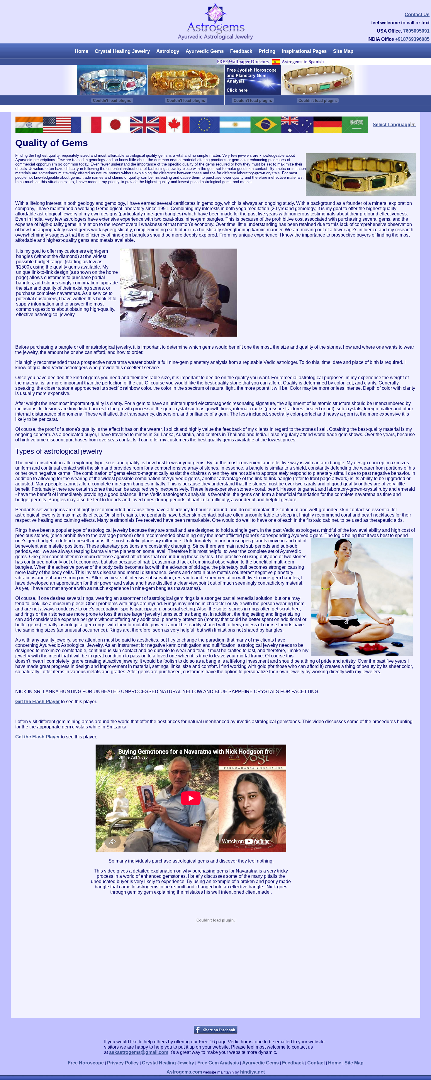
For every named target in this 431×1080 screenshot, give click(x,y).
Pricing (267, 51)
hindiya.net (252, 1071)
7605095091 (416, 30)
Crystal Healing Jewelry (122, 51)
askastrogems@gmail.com (138, 1052)
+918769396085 (412, 39)
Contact (316, 1062)
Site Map (343, 51)
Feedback (241, 51)
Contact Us (417, 14)
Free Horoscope (86, 1062)
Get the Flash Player (37, 701)
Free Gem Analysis (218, 1062)
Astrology (167, 51)
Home (81, 51)
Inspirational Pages (304, 51)
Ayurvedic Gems (205, 51)
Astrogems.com (184, 1071)
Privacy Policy (122, 1062)
